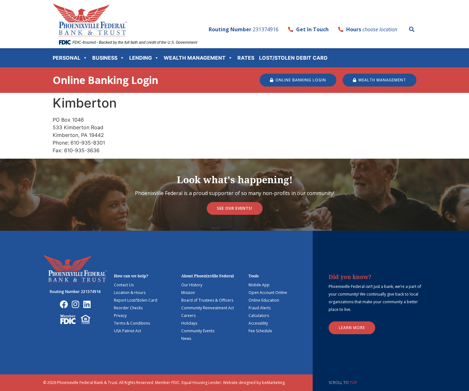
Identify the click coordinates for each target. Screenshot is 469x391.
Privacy (120, 315)
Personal (66, 58)
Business (104, 58)
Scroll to (343, 382)
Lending (140, 58)
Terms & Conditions (132, 323)
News (186, 338)
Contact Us (124, 285)
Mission (188, 292)
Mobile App (259, 285)
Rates (245, 58)
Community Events (197, 331)
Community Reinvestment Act (207, 308)
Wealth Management (195, 58)
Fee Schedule (260, 331)
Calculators (259, 315)
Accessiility (258, 323)
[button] (411, 29)
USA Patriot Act (127, 331)
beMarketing (273, 382)
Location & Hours (129, 292)
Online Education (264, 300)
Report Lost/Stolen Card (135, 300)
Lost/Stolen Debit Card (293, 58)
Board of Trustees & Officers (207, 300)
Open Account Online (268, 292)
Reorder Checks (128, 308)
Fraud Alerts (260, 308)
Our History (191, 285)
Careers (188, 315)
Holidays (189, 323)
